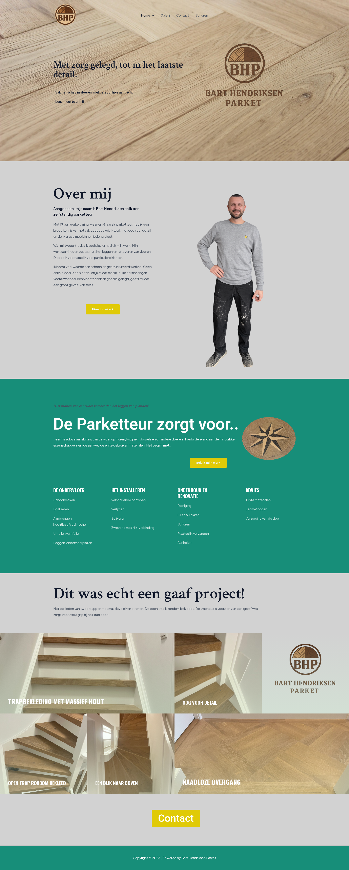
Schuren (202, 15)
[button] (152, 15)
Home (145, 15)
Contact (182, 15)
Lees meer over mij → (71, 102)
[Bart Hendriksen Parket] (65, 15)
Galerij (165, 15)
